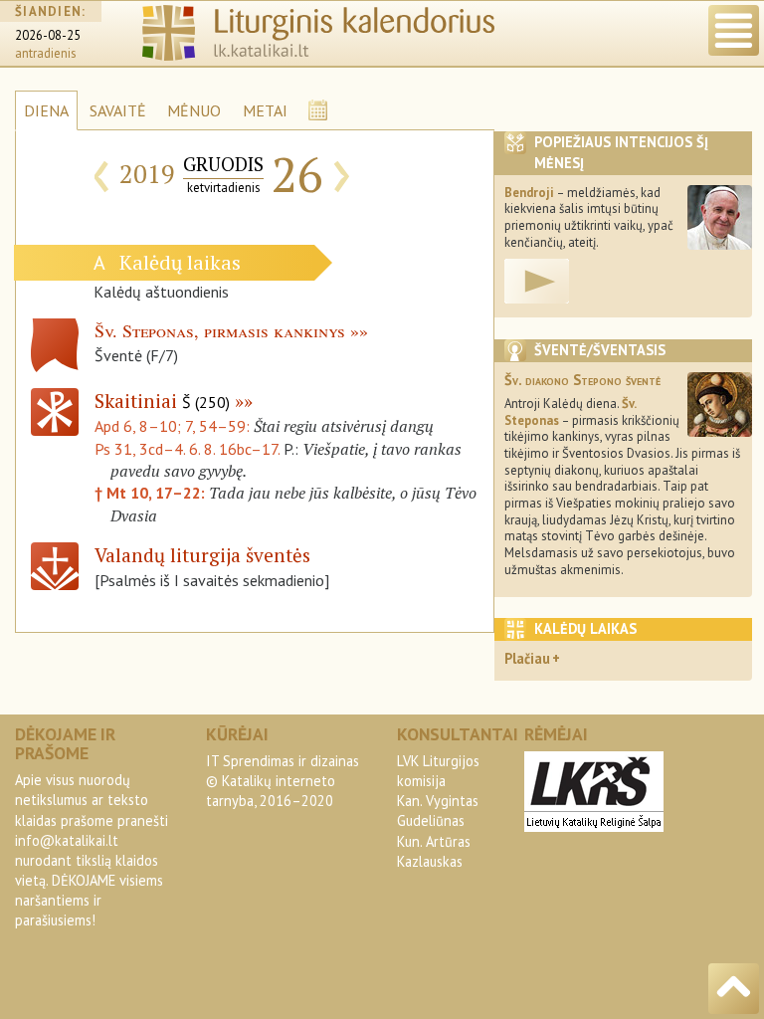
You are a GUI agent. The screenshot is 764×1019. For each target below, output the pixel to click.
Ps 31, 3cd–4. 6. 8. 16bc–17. (187, 449)
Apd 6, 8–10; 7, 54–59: (174, 426)
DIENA (46, 110)
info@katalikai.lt (66, 840)
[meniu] (733, 30)
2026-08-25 (48, 35)
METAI (265, 110)
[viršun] (733, 988)
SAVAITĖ (118, 110)
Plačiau (527, 658)
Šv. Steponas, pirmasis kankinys (220, 330)
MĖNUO (194, 110)
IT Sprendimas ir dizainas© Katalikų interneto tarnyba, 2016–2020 (282, 780)
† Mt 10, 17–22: (152, 493)
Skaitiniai (162, 400)
